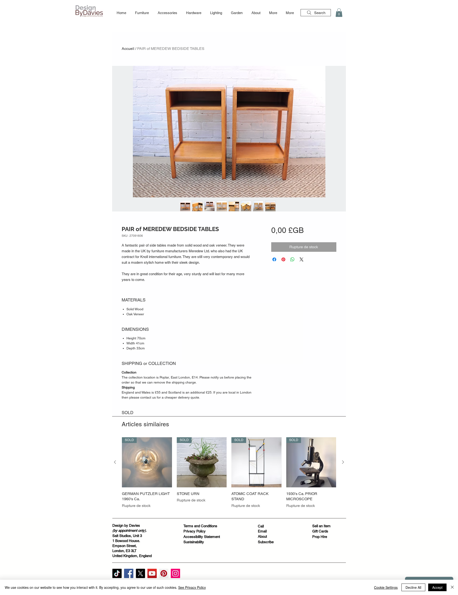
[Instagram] (175, 573)
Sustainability (193, 542)
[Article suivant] (343, 462)
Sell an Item (321, 526)
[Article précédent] (115, 462)
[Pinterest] (163, 573)
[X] (140, 573)
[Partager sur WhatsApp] (292, 259)
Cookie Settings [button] (386, 587)
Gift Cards (320, 531)
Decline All (413, 587)
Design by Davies (126, 525)
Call (261, 526)
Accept (437, 587)
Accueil (128, 48)
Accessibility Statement (201, 537)
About (262, 536)
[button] (141, 13)
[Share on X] (301, 259)
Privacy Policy (194, 531)
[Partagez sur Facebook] (274, 259)
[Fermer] (452, 587)
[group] (229, 475)
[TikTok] (117, 573)
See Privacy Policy (192, 587)
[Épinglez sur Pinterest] (283, 259)
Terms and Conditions (200, 526)
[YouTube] (152, 573)
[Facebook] (128, 573)
